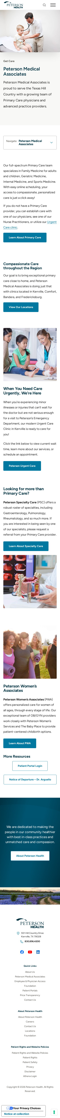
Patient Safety (30, 1062)
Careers (30, 1021)
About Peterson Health (30, 855)
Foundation (30, 986)
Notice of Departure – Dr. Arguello (30, 779)
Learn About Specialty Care (26, 546)
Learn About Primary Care (25, 237)
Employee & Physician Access (30, 981)
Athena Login (30, 1076)
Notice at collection (16, 1114)
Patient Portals (30, 990)
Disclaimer (30, 1071)
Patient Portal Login (30, 765)
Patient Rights (30, 1057)
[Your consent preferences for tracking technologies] (54, 1112)
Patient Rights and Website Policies (30, 1053)
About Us (30, 972)
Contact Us (30, 999)
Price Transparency (30, 995)
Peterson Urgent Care (22, 465)
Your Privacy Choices (27, 1108)
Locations (30, 1031)
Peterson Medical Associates (30, 976)
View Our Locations (21, 307)
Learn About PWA (20, 743)
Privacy (30, 1066)
